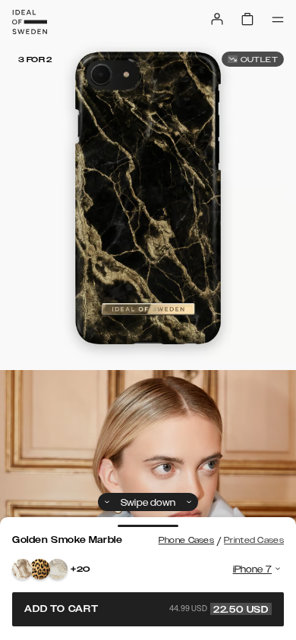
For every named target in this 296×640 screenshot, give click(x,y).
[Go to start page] (29, 22)
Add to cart (146, 609)
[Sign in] (217, 19)
